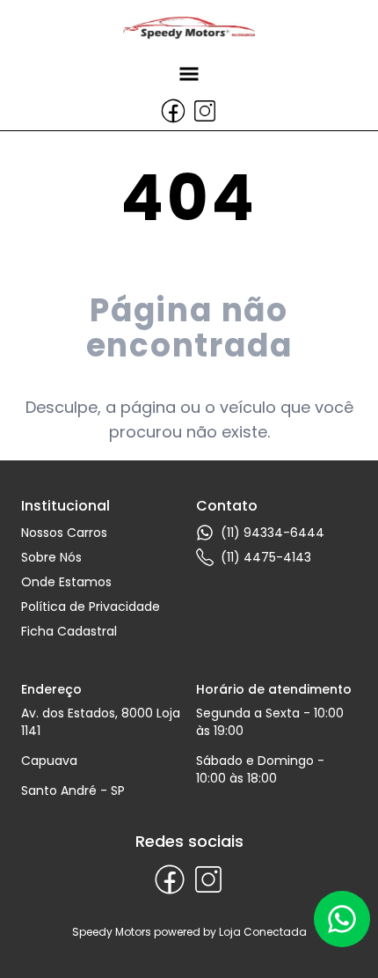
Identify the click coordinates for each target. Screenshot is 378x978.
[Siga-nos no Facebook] (173, 111)
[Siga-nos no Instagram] (205, 111)
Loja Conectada (263, 931)
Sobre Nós (51, 557)
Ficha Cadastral (69, 631)
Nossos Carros (64, 532)
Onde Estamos (66, 582)
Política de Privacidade (90, 606)
